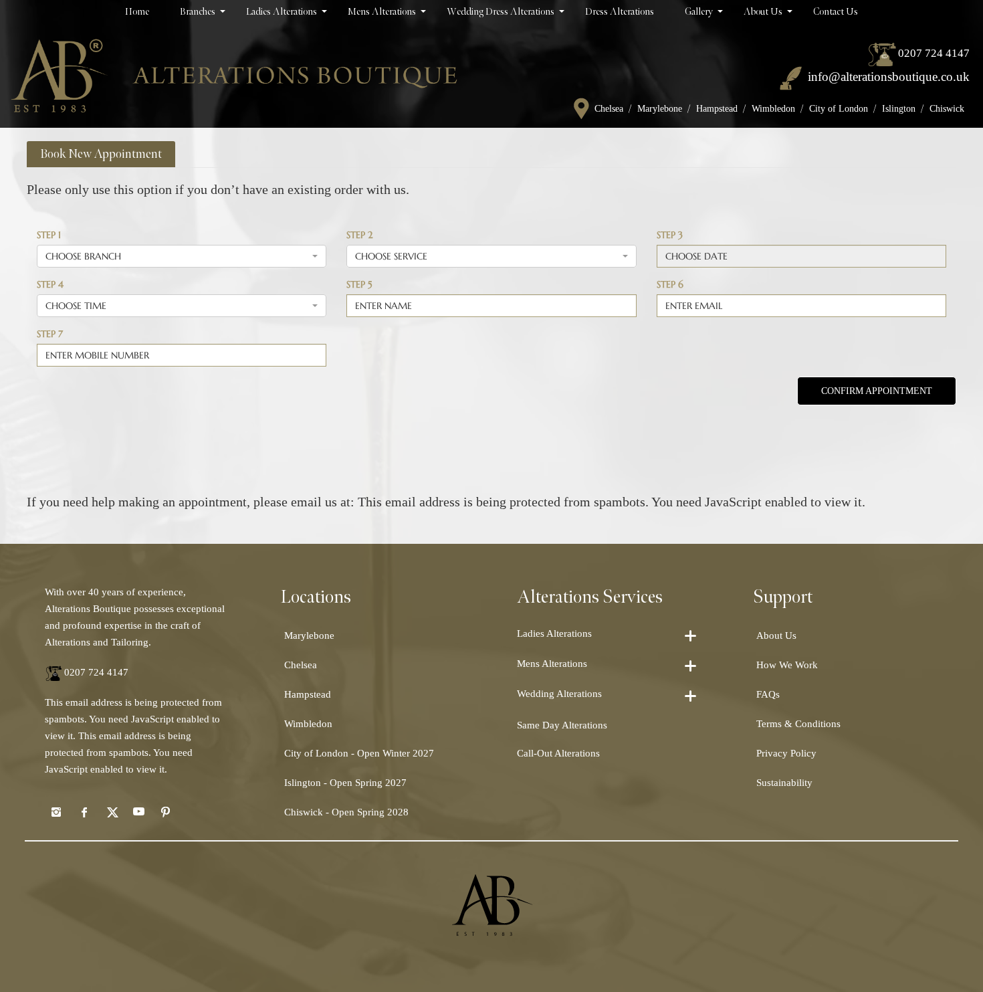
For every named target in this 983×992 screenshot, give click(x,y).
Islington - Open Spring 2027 (345, 782)
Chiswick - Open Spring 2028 (346, 812)
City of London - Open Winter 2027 (359, 753)
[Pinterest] (165, 811)
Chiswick (947, 109)
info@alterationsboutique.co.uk (889, 77)
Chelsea (608, 109)
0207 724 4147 (934, 53)
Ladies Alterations (554, 633)
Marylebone (659, 109)
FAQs (768, 694)
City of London (838, 109)
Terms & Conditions (798, 723)
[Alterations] (234, 75)
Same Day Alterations (562, 725)
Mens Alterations (552, 663)
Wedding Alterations (559, 693)
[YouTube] (138, 811)
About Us (776, 635)
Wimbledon (773, 109)
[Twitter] (111, 811)
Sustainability (784, 782)
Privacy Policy (786, 753)
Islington (898, 109)
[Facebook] (83, 811)
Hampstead (717, 109)
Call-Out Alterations (558, 753)
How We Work (787, 665)
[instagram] (56, 811)
